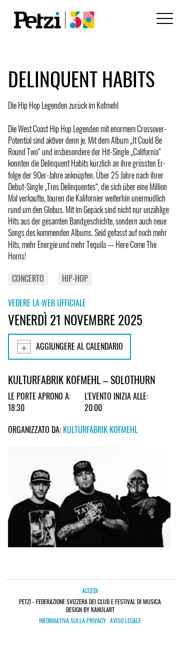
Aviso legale (125, 621)
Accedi (90, 590)
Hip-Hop (75, 278)
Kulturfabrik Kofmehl (100, 430)
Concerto (28, 278)
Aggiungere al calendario (79, 346)
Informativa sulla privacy (72, 621)
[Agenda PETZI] (52, 20)
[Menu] (163, 19)
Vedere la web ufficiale (47, 303)
